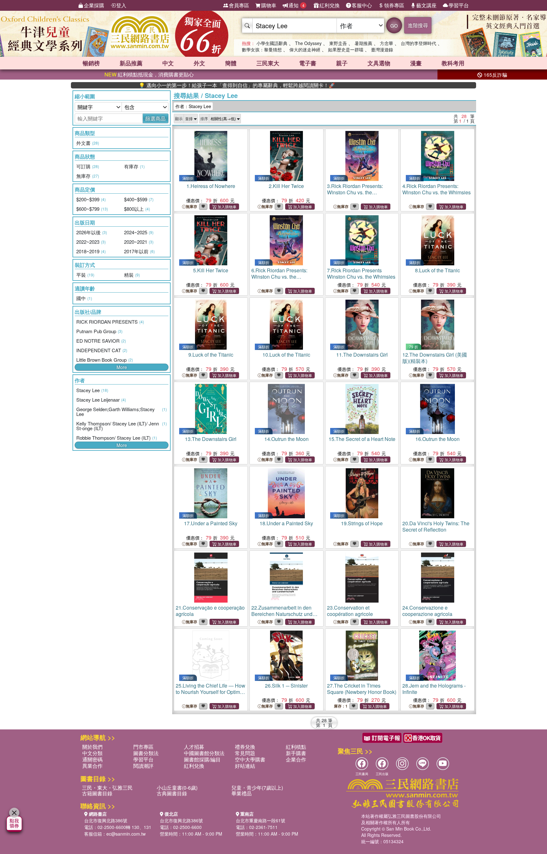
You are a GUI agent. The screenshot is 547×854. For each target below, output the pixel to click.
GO (394, 25)
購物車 (268, 5)
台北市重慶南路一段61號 (260, 820)
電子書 (307, 63)
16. (437, 439)
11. (362, 354)
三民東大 (267, 63)
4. (436, 189)
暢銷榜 (91, 63)
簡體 (230, 63)
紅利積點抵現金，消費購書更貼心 (149, 74)
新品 (131, 63)
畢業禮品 (241, 793)
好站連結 (245, 765)
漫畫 (416, 63)
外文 (199, 63)
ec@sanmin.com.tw (126, 834)
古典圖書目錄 (172, 793)
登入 (121, 5)
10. (286, 354)
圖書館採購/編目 (202, 759)
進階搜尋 (418, 25)
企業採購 (94, 5)
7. (361, 273)
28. (434, 688)
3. (355, 192)
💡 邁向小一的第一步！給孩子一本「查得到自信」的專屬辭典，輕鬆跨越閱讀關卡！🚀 (209, 85)
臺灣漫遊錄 (382, 49)
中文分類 (92, 753)
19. (362, 523)
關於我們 (92, 746)
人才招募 (194, 746)
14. (286, 439)
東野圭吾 (338, 43)
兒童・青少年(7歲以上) (257, 787)
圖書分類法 (146, 753)
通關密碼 (92, 759)
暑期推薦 (363, 43)
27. (361, 688)
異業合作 (92, 765)
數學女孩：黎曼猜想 (262, 49)
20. (435, 526)
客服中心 (362, 5)
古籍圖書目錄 (97, 793)
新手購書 (296, 753)
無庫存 (191, 206)
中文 (168, 63)
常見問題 (245, 753)
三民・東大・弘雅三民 (107, 787)
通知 (296, 5)
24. (427, 611)
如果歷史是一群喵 (345, 49)
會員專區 (239, 5)
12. (434, 358)
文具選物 (379, 63)
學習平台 (459, 5)
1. (210, 186)
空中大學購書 (250, 759)
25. (211, 695)
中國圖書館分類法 (204, 753)
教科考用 (453, 63)
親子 (342, 63)
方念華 (386, 43)
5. (210, 270)
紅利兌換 (329, 5)
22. (281, 614)
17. (210, 523)
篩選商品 (155, 118)
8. (437, 270)
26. (286, 685)
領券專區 (394, 5)
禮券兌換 (245, 746)
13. (210, 439)
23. (350, 611)
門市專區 (143, 746)
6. (279, 277)
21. (210, 611)
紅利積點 (296, 746)
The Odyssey (308, 43)
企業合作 (296, 759)
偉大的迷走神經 (304, 49)
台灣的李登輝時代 (418, 43)
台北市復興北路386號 (105, 820)
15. (362, 439)
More (121, 367)
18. (286, 523)
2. (286, 186)
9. (210, 354)
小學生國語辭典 (271, 43)
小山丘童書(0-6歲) (177, 787)
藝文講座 (426, 5)
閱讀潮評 (143, 765)
